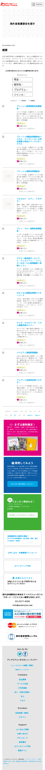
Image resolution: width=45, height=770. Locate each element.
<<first (7, 411)
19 (6, 415)
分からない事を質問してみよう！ (22, 484)
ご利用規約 (22, 688)
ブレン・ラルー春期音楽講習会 (29, 230)
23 (24, 415)
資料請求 (22, 742)
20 (11, 415)
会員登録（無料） (22, 713)
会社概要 (22, 679)
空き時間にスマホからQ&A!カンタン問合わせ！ (22, 515)
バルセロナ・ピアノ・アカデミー (29, 200)
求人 (22, 696)
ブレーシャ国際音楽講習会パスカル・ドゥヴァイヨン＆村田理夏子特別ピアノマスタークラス (29, 140)
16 (30, 411)
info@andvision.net (22, 605)
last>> (37, 415)
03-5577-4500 (22, 601)
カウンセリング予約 (22, 566)
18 (39, 411)
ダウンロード (22, 738)
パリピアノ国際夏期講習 (27, 353)
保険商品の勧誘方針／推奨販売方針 (26, 761)
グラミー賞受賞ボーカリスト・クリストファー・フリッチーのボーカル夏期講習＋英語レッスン (29, 261)
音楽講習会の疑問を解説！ (22, 538)
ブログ (22, 700)
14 (21, 411)
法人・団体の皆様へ (22, 692)
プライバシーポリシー (31, 759)
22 (19, 415)
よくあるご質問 (22, 729)
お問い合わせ (22, 734)
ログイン (22, 717)
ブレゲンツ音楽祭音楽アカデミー (29, 381)
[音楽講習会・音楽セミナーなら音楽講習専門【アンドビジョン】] (8, 4)
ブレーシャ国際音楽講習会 (28, 171)
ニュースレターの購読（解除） (22, 665)
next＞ (30, 415)
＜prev (15, 411)
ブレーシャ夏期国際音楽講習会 (29, 107)
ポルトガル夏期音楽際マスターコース (29, 294)
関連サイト (22, 750)
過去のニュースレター (22, 669)
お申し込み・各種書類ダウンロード (22, 553)
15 (26, 411)
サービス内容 (22, 684)
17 (35, 411)
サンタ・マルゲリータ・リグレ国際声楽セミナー (29, 324)
